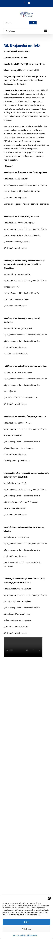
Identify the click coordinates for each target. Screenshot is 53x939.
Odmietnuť (26, 929)
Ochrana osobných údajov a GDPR (25, 935)
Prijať (26, 922)
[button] (49, 898)
